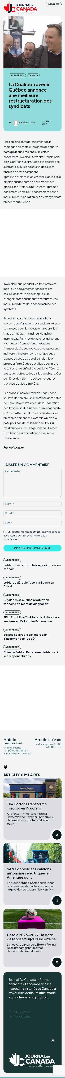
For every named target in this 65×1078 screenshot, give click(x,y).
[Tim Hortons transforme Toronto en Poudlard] (32, 788)
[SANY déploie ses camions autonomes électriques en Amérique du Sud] (32, 853)
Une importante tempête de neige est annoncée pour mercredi (17, 752)
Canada (33, 75)
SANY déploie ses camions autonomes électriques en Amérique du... (29, 873)
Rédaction (29, 122)
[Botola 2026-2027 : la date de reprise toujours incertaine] (32, 919)
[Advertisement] (32, 243)
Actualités (17, 75)
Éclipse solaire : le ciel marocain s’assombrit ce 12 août (25, 636)
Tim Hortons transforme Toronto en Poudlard (27, 806)
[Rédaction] (16, 122)
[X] (52, 1040)
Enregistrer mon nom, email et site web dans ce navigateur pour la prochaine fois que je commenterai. (31, 535)
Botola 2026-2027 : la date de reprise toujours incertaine (31, 937)
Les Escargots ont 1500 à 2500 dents (48, 745)
